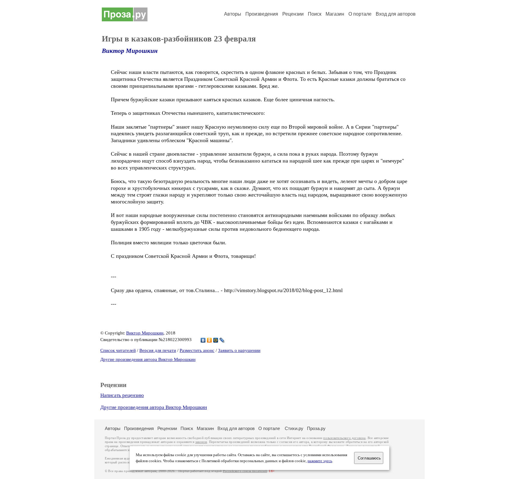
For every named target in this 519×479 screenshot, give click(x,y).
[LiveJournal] (222, 340)
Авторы (232, 14)
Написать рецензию (122, 395)
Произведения (261, 14)
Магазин (335, 14)
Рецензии (293, 14)
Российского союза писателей (245, 471)
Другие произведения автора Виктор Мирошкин (148, 359)
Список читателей (118, 350)
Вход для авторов (396, 14)
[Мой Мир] (216, 340)
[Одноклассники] (209, 340)
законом (201, 442)
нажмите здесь (320, 461)
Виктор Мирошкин (130, 50)
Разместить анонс (197, 350)
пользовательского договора (344, 438)
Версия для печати (157, 350)
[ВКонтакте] (203, 340)
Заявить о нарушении (239, 350)
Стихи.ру (294, 428)
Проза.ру (316, 428)
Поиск (314, 14)
